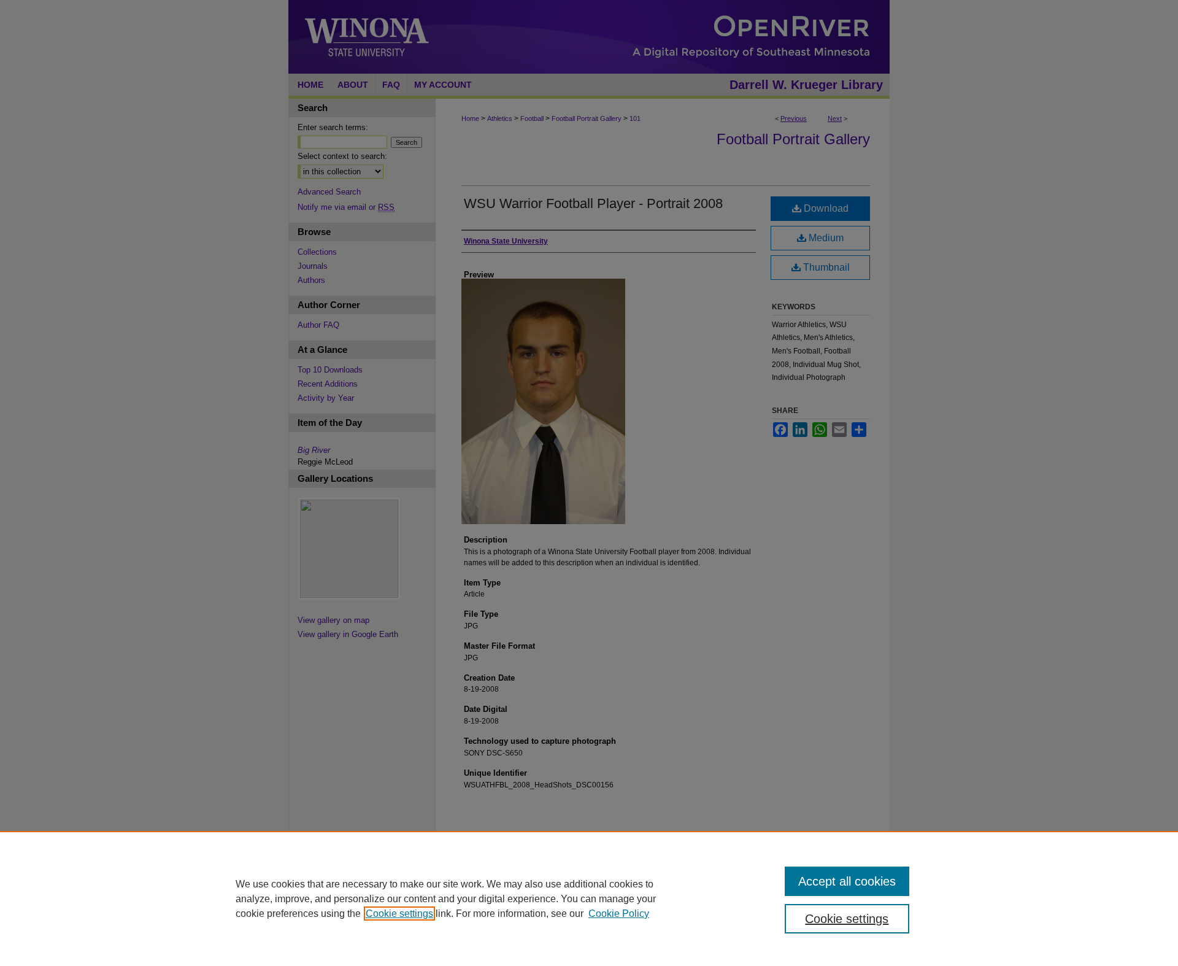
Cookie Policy (618, 913)
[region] (589, 898)
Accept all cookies (847, 881)
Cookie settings (399, 913)
